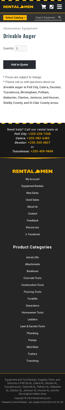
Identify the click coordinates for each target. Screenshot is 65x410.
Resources (32, 227)
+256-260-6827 (32, 142)
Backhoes (32, 271)
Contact (32, 213)
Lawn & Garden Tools (32, 326)
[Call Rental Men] (51, 7)
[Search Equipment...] (59, 17)
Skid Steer (33, 347)
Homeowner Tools (33, 312)
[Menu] (59, 7)
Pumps (32, 340)
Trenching (33, 360)
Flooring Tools (32, 291)
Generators (32, 305)
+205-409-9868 (32, 151)
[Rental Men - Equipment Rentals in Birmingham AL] (18, 7)
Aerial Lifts (32, 257)
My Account (32, 179)
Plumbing (32, 333)
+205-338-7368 (32, 134)
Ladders (33, 319)
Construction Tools (32, 284)
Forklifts (33, 298)
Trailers (32, 353)
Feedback (32, 220)
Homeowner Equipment (20, 28)
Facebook (33, 234)
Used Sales (32, 199)
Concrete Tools (32, 278)
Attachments (32, 264)
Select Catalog (14, 17)
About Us (32, 206)
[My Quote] (43, 7)
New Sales (32, 192)
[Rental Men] (32, 172)
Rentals (32, 186)
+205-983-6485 (32, 138)
